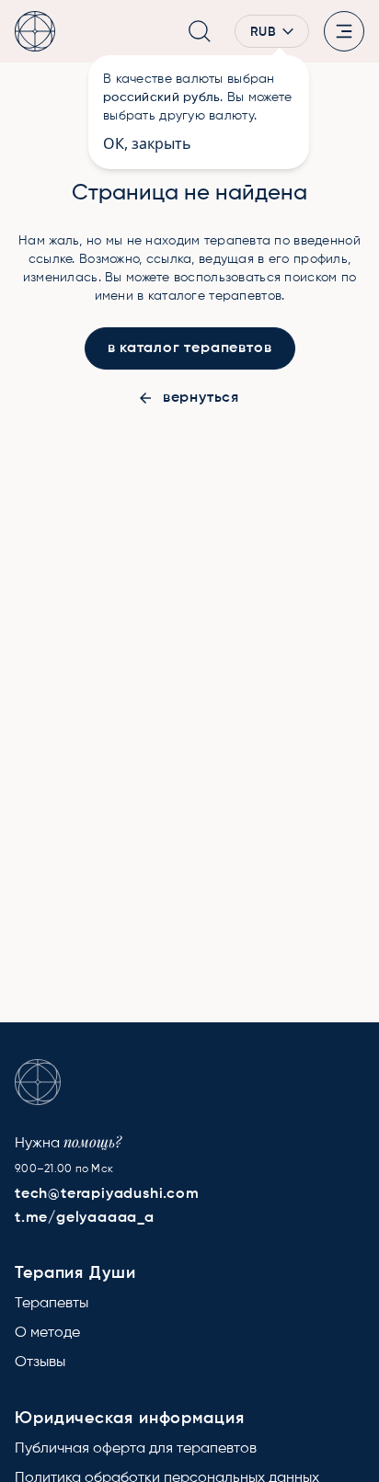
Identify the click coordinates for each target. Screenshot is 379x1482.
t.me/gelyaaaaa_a (85, 1218)
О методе (47, 1333)
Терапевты (51, 1303)
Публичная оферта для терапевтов (136, 1449)
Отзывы (40, 1362)
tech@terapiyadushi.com (107, 1194)
